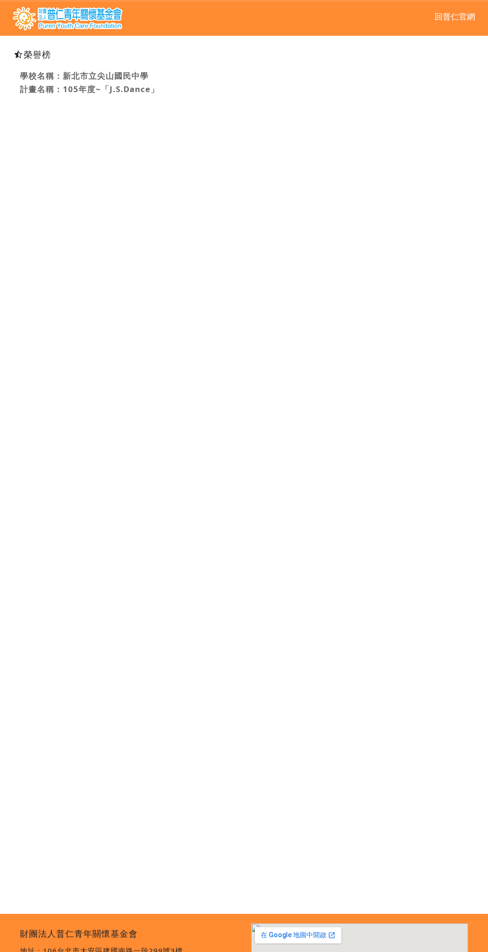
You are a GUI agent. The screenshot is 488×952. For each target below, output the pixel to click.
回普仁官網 (455, 16)
